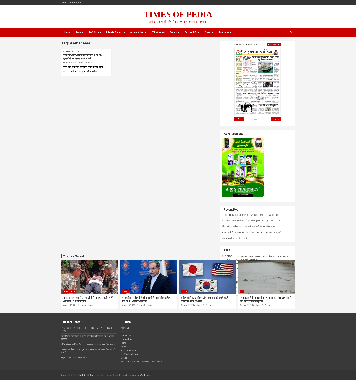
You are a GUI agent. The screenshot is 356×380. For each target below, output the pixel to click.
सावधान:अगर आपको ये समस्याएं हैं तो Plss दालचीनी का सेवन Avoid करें (83, 57)
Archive (124, 331)
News (78, 32)
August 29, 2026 (70, 305)
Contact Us (126, 335)
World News (69, 291)
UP (242, 291)
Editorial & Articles (115, 32)
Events (173, 32)
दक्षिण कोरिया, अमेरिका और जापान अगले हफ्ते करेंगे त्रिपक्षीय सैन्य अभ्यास (248, 226)
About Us (125, 328)
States (208, 32)
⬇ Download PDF (274, 44)
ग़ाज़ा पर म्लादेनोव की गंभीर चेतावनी (234, 238)
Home (67, 32)
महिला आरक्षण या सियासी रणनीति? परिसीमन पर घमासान (141, 361)
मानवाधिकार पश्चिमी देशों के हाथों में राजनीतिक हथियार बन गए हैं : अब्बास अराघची (251, 220)
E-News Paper (127, 339)
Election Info (191, 32)
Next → (276, 119)
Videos (124, 358)
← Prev (239, 119)
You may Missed (73, 256)
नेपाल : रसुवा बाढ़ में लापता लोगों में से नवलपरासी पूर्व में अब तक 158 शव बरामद (250, 215)
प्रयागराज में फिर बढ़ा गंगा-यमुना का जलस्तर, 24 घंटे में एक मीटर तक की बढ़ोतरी (251, 232)
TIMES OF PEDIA (178, 14)
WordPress (145, 375)
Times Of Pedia (86, 305)
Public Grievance (128, 350)
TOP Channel (158, 32)
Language (224, 32)
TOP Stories (95, 32)
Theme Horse (112, 375)
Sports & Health (138, 32)
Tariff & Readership (129, 354)
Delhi (125, 291)
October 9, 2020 (70, 62)
